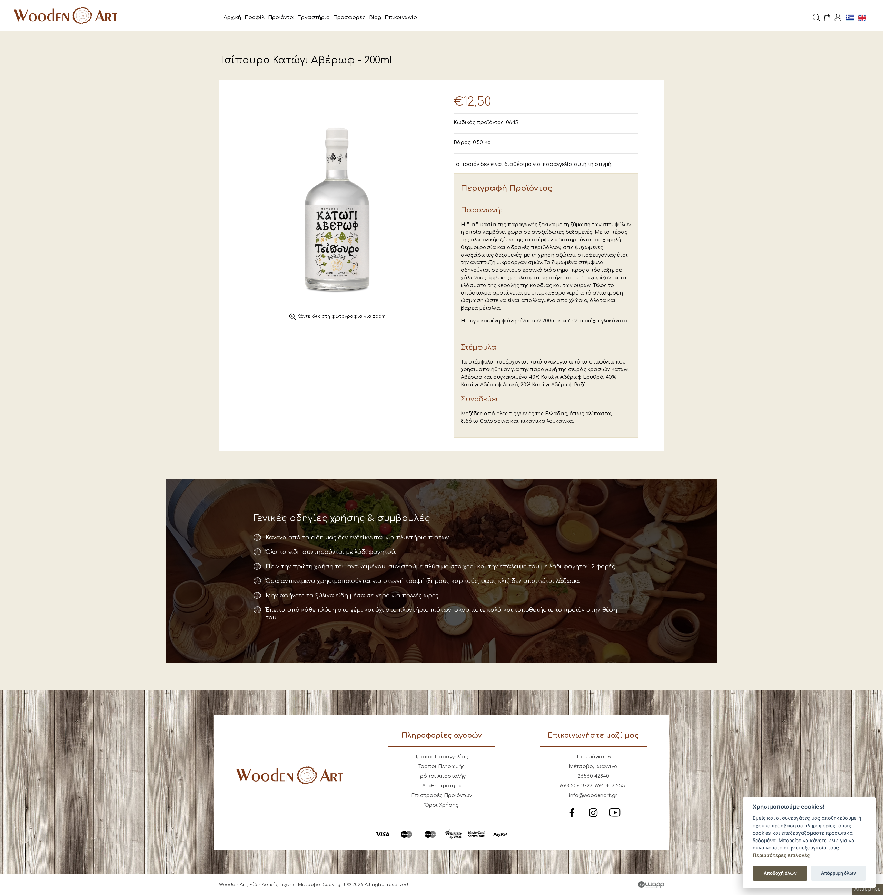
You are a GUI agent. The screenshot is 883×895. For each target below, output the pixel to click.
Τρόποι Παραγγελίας (441, 756)
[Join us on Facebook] (572, 816)
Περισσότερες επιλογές (781, 855)
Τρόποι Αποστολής (442, 776)
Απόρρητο (867, 889)
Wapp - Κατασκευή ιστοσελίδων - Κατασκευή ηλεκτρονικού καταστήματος (651, 884)
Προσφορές (349, 17)
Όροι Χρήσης (441, 805)
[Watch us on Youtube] (615, 816)
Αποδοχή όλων (780, 873)
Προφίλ (255, 17)
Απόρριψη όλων (838, 873)
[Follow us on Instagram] (593, 816)
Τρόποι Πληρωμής (441, 766)
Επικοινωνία (401, 17)
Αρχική (232, 17)
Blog (375, 17)
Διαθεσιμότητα (441, 785)
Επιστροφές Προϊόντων (441, 795)
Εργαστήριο (313, 17)
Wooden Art (65, 15)
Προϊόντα (281, 17)
